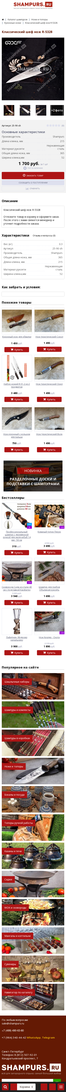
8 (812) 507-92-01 (25, 1055)
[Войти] (44, 1087)
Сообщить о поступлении (33, 182)
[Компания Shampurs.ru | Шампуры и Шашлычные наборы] (3, 19)
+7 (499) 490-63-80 (13, 1030)
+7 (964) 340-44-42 (14, 1037)
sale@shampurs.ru (13, 1023)
